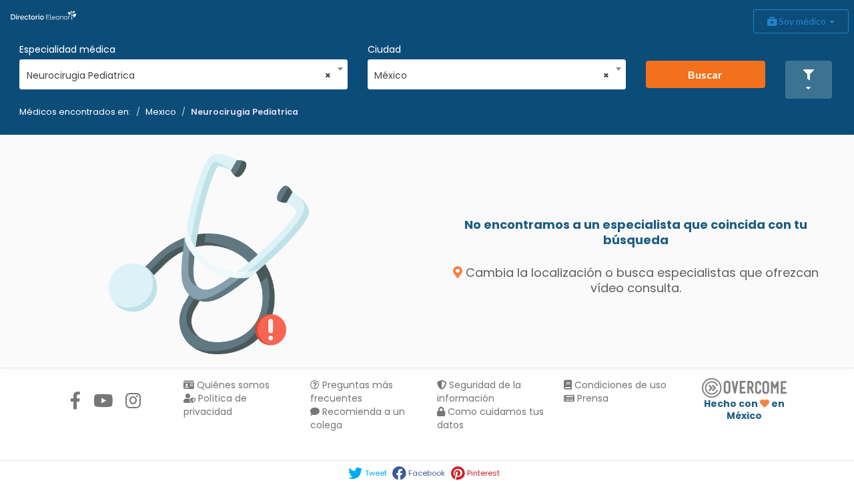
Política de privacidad (215, 405)
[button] (808, 80)
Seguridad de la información (479, 391)
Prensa (591, 398)
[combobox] (179, 72)
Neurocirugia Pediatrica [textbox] (179, 75)
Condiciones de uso (619, 385)
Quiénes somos (232, 385)
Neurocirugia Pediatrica (244, 111)
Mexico (160, 111)
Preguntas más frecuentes (351, 391)
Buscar (705, 74)
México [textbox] (491, 75)
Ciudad (384, 49)
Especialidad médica (67, 49)
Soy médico (802, 21)
